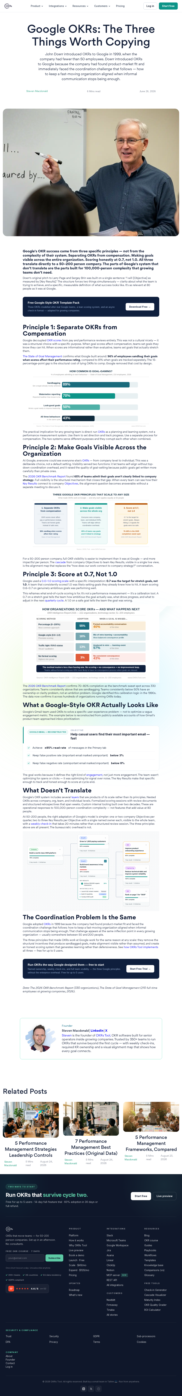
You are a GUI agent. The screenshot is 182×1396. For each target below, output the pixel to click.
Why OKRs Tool (78, 1245)
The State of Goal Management (42, 356)
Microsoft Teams (116, 1240)
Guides (148, 1245)
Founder (10, 1359)
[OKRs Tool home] (8, 6)
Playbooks (150, 1250)
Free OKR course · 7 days (23, 1251)
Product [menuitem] (35, 5)
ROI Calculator (152, 1309)
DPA (8, 1342)
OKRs (101, 432)
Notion (110, 1270)
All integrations (115, 1285)
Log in (150, 5)
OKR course (151, 1240)
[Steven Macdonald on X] (91, 1389)
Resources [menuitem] (79, 5)
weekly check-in (41, 824)
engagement (94, 775)
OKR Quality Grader (155, 1305)
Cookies (141, 1342)
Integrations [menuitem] (56, 5)
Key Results (30, 484)
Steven (67, 1035)
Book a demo (76, 1255)
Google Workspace (118, 1245)
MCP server (117, 1275)
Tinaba (110, 1309)
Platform (73, 1235)
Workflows (150, 1255)
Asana (110, 1255)
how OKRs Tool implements (141, 947)
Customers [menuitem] (101, 5)
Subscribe (54, 1258)
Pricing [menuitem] (120, 5)
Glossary (149, 1275)
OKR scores (54, 340)
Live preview (165, 1196)
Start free (168, 5)
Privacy (53, 1342)
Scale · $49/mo (77, 1265)
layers (75, 797)
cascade (60, 562)
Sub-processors (146, 1336)
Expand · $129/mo (79, 1270)
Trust (8, 1336)
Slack (110, 1235)
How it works (76, 1240)
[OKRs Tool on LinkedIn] (84, 1389)
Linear (110, 1260)
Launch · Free (76, 1260)
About (9, 1356)
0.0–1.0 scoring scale (55, 581)
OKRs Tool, (104, 1035)
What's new (75, 1295)
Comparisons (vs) (154, 1270)
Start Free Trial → (140, 968)
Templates (150, 1260)
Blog (146, 1235)
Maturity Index (152, 1300)
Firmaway (112, 1305)
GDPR (96, 1336)
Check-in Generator (155, 1290)
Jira (109, 1250)
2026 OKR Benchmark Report (47, 476)
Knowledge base (153, 1265)
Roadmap (74, 1290)
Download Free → (140, 306)
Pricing (73, 1275)
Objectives (71, 484)
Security (54, 1336)
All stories (112, 1314)
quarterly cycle (54, 600)
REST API (112, 1280)
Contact (10, 1363)
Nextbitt (111, 1300)
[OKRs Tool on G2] (98, 1389)
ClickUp (111, 1265)
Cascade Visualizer (155, 1295)
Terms (96, 1342)
